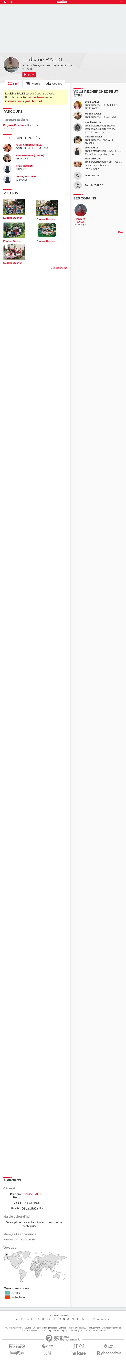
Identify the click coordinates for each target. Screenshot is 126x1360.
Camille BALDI (93, 122)
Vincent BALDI (80, 220)
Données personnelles (111, 1328)
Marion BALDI (93, 113)
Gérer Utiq (46, 1330)
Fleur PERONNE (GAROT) (30, 155)
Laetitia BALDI (93, 136)
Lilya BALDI (91, 147)
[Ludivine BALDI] (11, 65)
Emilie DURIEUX (24, 166)
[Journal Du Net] (78, 1346)
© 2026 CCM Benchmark (95, 1330)
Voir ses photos (59, 267)
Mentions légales (59, 1330)
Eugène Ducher (13, 125)
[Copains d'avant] (17, 1353)
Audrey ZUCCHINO (26, 176)
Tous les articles (74, 1328)
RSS (84, 1328)
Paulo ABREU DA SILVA (29, 145)
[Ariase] (78, 1353)
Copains (57, 83)
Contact (62, 1328)
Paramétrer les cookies (30, 1330)
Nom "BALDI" (92, 175)
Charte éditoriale (40, 1328)
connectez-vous (38, 97)
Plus (120, 232)
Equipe (28, 1328)
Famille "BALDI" (94, 185)
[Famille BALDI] (78, 185)
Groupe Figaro (75, 1330)
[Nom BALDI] (78, 176)
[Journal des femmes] (17, 1346)
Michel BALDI (92, 158)
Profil (16, 83)
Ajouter (30, 74)
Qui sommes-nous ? (14, 1328)
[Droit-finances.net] (109, 1346)
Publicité (53, 1328)
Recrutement (94, 1328)
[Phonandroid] (109, 1353)
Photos (35, 83)
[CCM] (47, 1346)
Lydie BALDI (92, 102)
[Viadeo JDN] (47, 1353)
